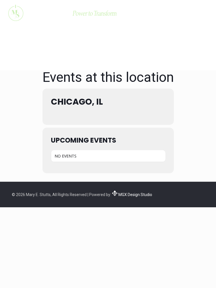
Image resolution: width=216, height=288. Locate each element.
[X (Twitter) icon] (185, 193)
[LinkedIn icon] (190, 193)
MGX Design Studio (135, 194)
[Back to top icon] (189, 276)
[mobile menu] (207, 12)
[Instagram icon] (196, 193)
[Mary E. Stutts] (62, 12)
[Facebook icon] (179, 193)
